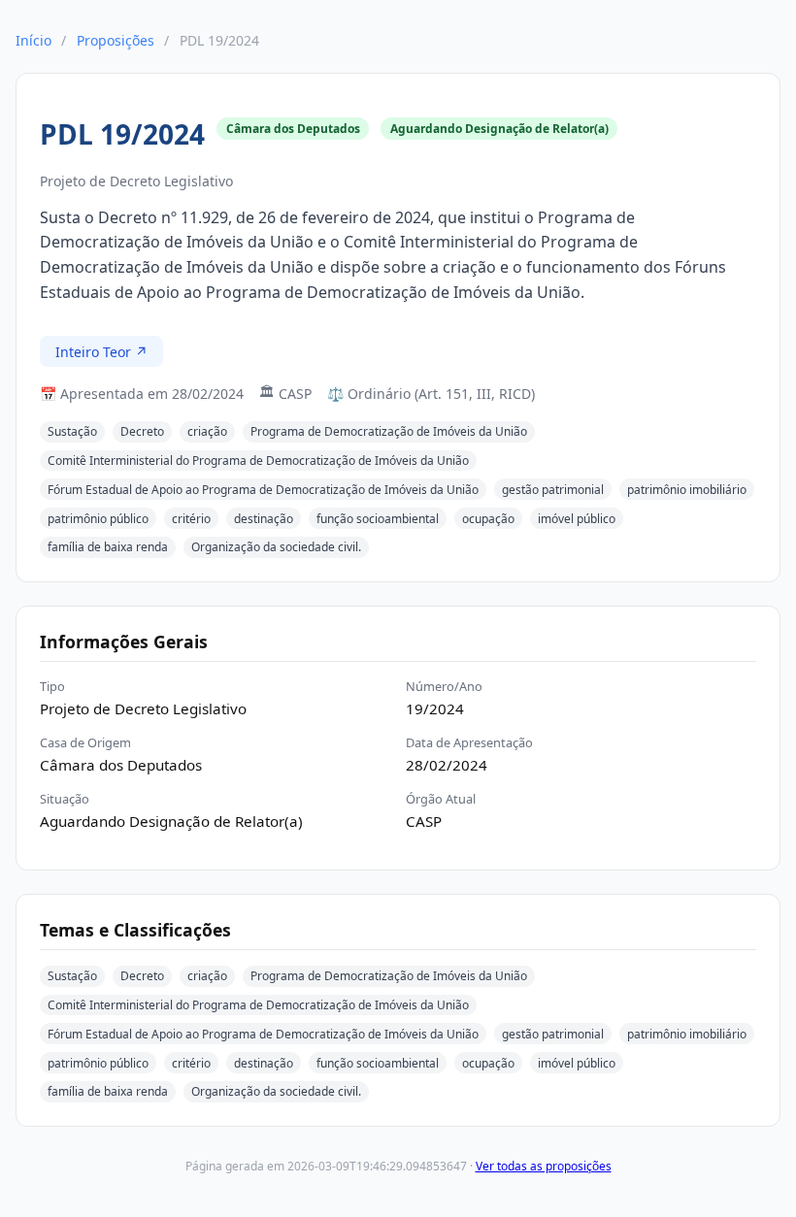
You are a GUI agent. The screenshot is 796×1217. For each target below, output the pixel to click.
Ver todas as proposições (544, 1166)
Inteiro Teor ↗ (101, 352)
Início (33, 40)
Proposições (115, 40)
